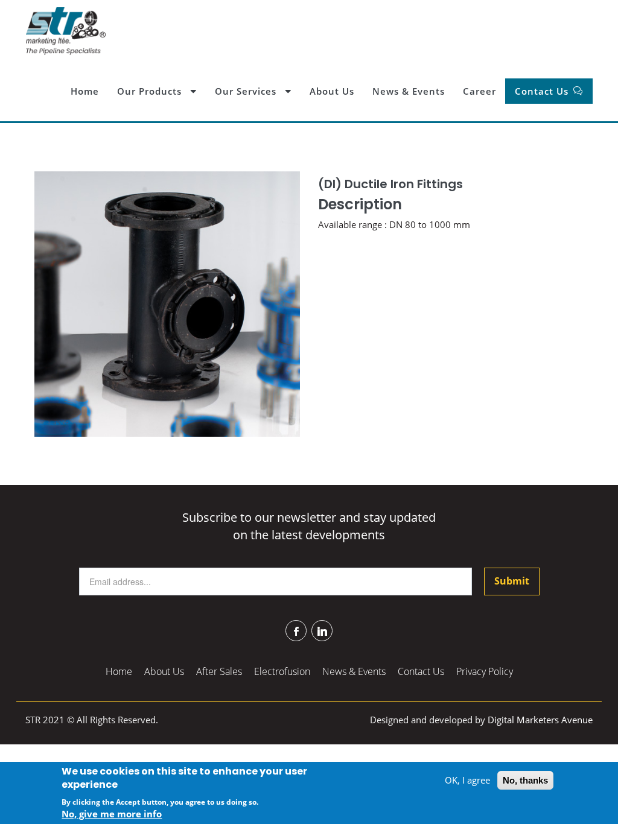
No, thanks (525, 780)
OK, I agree (467, 780)
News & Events (408, 91)
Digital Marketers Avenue (540, 720)
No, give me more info (112, 814)
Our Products (151, 91)
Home (85, 91)
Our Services (247, 91)
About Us (332, 91)
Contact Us (543, 91)
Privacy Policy (484, 671)
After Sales (219, 671)
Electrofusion (282, 671)
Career (479, 91)
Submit (511, 581)
